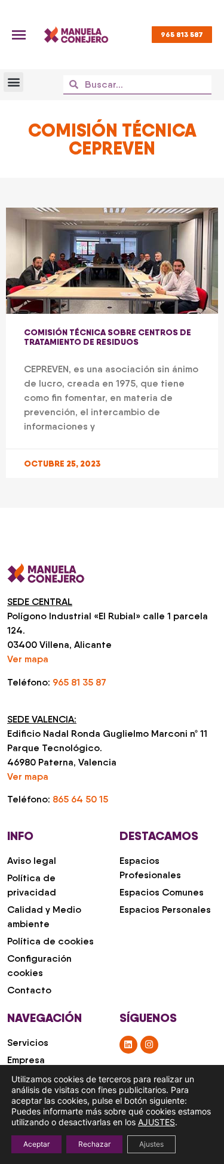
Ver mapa (27, 659)
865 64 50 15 (80, 799)
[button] (13, 82)
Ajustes (151, 1144)
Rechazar (94, 1144)
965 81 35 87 (79, 682)
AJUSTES (156, 1122)
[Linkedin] (128, 1045)
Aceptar (36, 1144)
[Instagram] (149, 1045)
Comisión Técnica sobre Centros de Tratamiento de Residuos (107, 337)
